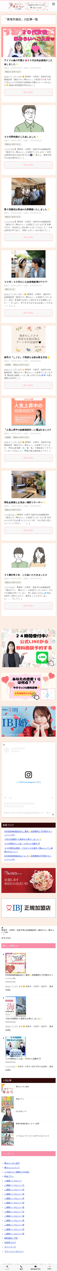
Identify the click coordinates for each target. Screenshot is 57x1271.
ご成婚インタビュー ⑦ (14, 1212)
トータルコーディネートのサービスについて (32, 1136)
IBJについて (9, 289)
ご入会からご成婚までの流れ (16, 1172)
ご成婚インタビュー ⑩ (14, 1225)
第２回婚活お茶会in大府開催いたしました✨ (27, 209)
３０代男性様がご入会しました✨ (21, 137)
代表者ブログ (10, 1242)
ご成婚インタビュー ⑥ (14, 1207)
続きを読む (28, 92)
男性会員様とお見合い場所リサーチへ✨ (25, 502)
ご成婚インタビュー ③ (14, 1194)
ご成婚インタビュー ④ (14, 1198)
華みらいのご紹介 (22, 1087)
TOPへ (49, 1269)
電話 (21, 1269)
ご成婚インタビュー (13, 1181)
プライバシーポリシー (14, 1251)
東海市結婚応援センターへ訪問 (27, 1124)
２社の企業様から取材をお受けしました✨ (23, 839)
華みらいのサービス (12, 72)
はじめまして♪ (21, 1111)
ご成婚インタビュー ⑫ (14, 1234)
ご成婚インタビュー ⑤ (14, 1203)
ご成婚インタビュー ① (14, 1185)
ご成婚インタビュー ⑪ (14, 1229)
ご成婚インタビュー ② (14, 1190)
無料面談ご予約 (11, 1238)
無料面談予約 (36, 1269)
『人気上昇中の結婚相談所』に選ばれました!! (27, 430)
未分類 (7, 365)
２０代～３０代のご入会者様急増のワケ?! (25, 282)
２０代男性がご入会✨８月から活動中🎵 (22, 844)
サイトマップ (10, 1247)
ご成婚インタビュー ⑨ (14, 1220)
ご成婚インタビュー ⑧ (14, 1216)
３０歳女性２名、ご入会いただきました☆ (25, 575)
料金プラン (20, 1099)
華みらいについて (12, 1167)
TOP (27, 931)
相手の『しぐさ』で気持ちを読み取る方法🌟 (27, 357)
